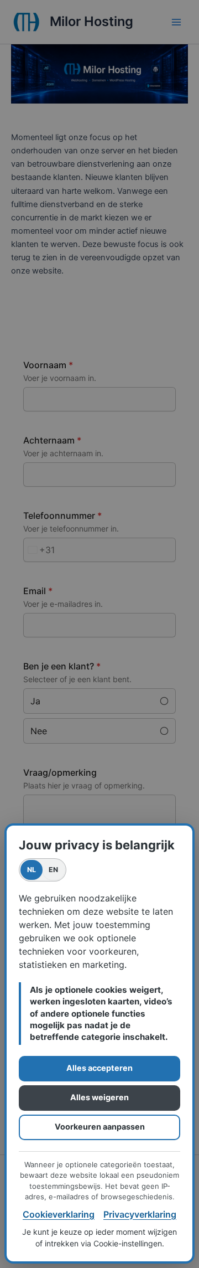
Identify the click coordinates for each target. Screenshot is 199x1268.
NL (31, 869)
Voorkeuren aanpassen (100, 1126)
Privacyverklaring (139, 1214)
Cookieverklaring (59, 1214)
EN (54, 869)
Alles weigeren (99, 1097)
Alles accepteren (99, 1068)
